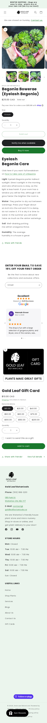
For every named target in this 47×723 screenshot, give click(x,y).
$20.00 (20, 408)
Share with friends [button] (13, 243)
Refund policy (21, 709)
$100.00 (8, 420)
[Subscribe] (39, 285)
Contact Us (10, 618)
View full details (34, 456)
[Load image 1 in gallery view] (11, 76)
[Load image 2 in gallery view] (23, 76)
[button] (5, 12)
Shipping (5, 400)
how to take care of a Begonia (20, 174)
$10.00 (8, 408)
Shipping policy (32, 713)
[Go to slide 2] (23, 338)
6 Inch (9, 115)
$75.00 (34, 414)
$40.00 (33, 408)
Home (8, 590)
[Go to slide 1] (21, 338)
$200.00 (36, 420)
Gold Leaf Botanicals (22, 706)
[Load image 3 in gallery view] (35, 76)
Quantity (5, 120)
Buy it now (23, 150)
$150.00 (21, 420)
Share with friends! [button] (13, 456)
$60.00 (21, 414)
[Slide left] (3, 77)
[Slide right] (44, 77)
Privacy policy (34, 709)
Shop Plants (10, 596)
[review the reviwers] (10, 320)
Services (9, 601)
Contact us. (37, 20)
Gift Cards (10, 624)
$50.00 (8, 414)
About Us (9, 613)
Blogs (7, 607)
